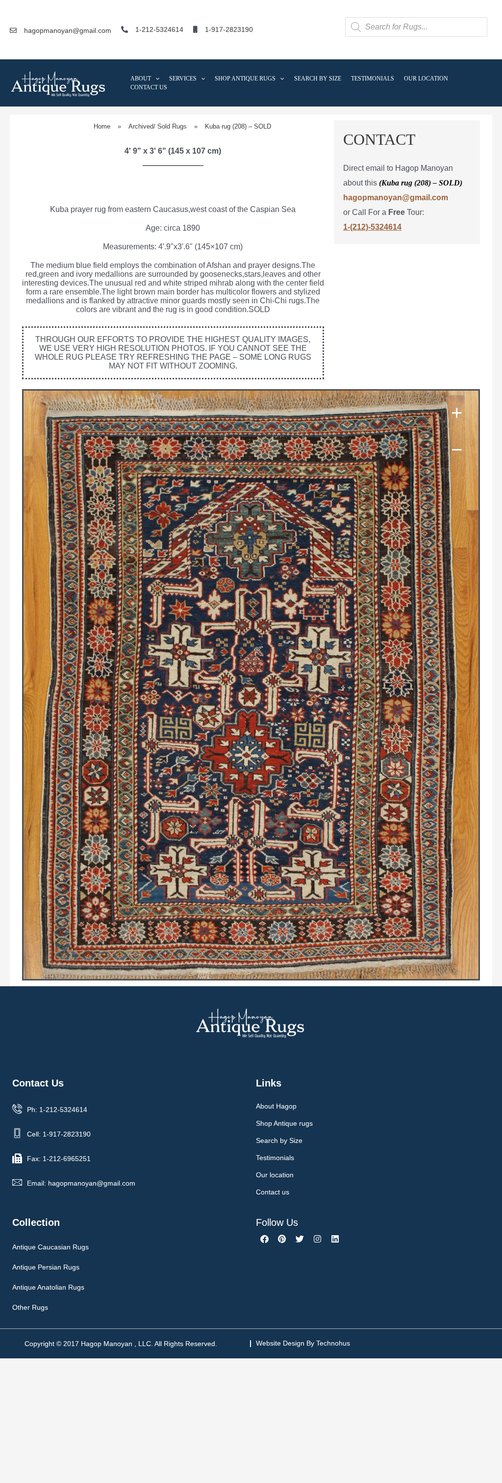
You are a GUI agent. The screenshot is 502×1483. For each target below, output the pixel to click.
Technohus (333, 1343)
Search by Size (317, 78)
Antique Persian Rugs (45, 1267)
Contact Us (148, 87)
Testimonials (372, 78)
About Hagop (276, 1106)
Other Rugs (30, 1307)
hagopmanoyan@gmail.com (67, 30)
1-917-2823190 (229, 29)
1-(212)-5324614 (372, 227)
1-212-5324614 (159, 29)
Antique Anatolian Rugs (48, 1287)
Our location (275, 1175)
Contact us (272, 1192)
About (140, 78)
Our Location (426, 78)
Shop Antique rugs (284, 1123)
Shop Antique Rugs (245, 78)
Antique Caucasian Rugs (50, 1247)
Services (183, 78)
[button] (155, 78)
